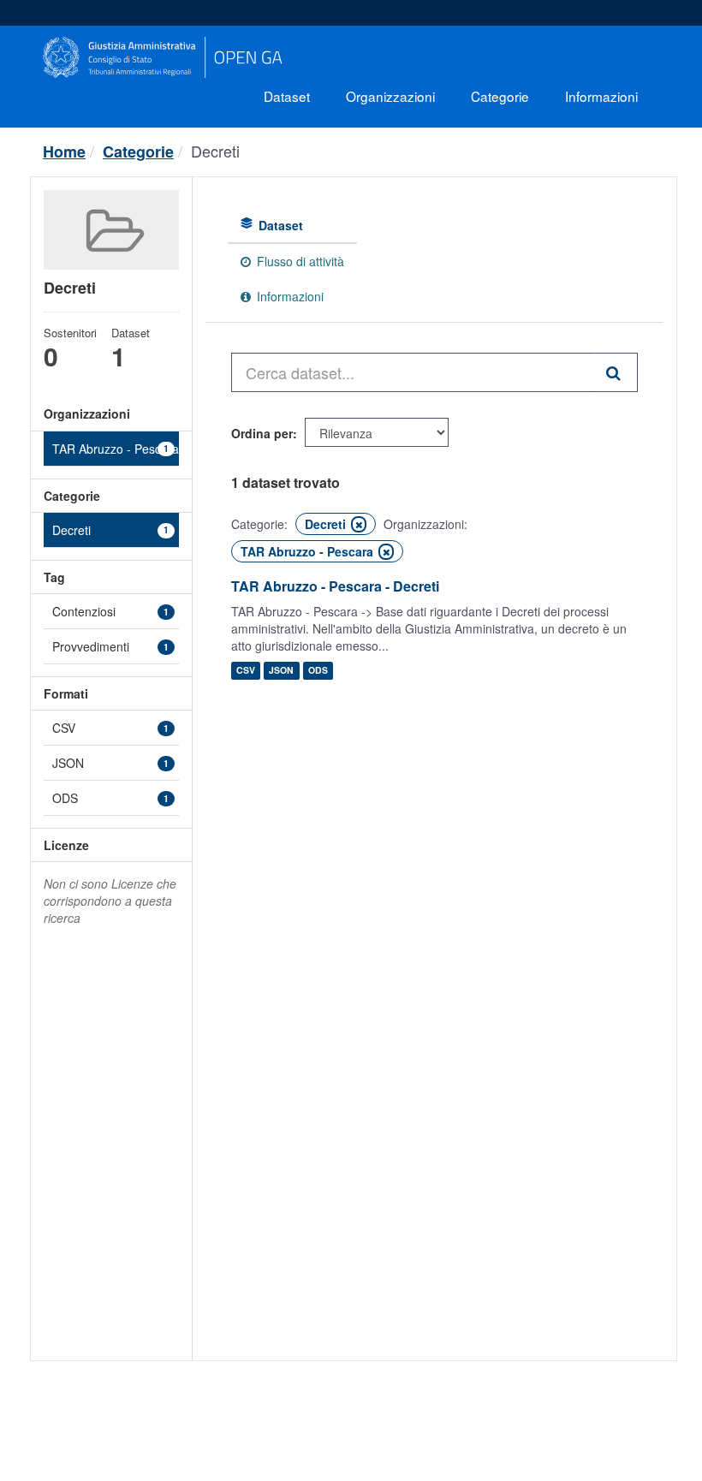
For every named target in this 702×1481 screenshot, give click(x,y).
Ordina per (262, 433)
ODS (318, 670)
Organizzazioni (390, 95)
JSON (281, 670)
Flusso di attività (298, 261)
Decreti (215, 151)
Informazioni (601, 95)
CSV (245, 670)
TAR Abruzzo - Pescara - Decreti (335, 586)
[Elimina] (358, 524)
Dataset (287, 95)
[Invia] (615, 372)
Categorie (500, 95)
